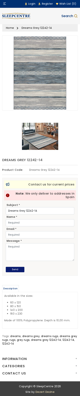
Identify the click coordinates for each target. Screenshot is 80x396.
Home (10, 28)
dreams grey (31, 336)
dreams (15, 336)
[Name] (5, 4)
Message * (14, 241)
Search (67, 16)
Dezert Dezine (45, 392)
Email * (12, 229)
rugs (12, 340)
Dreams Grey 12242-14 (37, 28)
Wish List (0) (67, 4)
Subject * (13, 205)
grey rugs (23, 340)
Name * (12, 217)
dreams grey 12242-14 (46, 340)
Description (10, 288)
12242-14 (68, 340)
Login (31, 4)
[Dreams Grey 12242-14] (40, 74)
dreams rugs (49, 336)
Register (47, 4)
